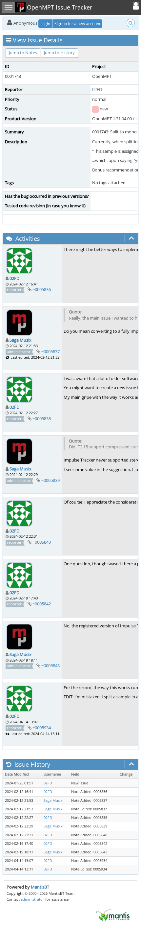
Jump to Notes (23, 53)
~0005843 (50, 665)
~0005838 (41, 418)
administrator (32, 899)
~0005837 (50, 351)
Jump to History (59, 53)
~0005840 (41, 542)
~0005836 (41, 289)
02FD (97, 89)
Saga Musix (20, 340)
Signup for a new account (77, 23)
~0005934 (41, 728)
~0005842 (41, 604)
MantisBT (40, 887)
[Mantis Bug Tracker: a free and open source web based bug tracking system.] (113, 915)
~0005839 (50, 480)
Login (45, 23)
